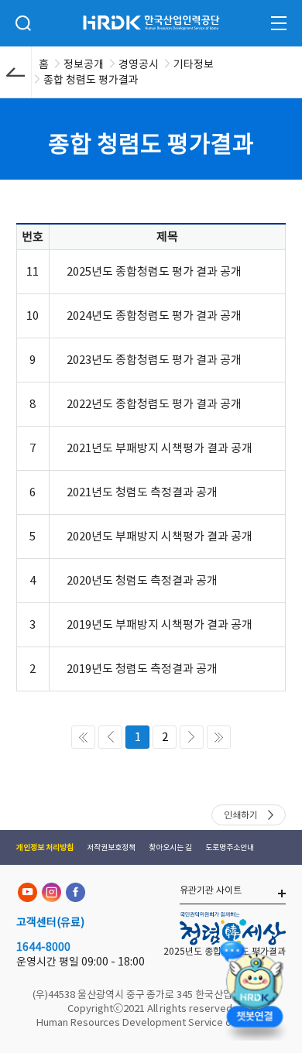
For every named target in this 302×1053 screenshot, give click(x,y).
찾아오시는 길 (170, 847)
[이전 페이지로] (15, 72)
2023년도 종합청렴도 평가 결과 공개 (154, 359)
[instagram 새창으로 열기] (51, 892)
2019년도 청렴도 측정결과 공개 (142, 668)
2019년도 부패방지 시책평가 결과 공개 (159, 624)
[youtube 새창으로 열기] (27, 892)
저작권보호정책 (111, 847)
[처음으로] (83, 737)
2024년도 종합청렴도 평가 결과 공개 (154, 315)
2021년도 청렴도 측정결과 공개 (142, 492)
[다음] (192, 737)
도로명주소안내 (229, 847)
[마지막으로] (219, 737)
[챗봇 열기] (254, 988)
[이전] (110, 737)
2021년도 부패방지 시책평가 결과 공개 (159, 448)
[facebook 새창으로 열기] (75, 892)
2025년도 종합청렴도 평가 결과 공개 (154, 271)
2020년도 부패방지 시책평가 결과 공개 (159, 536)
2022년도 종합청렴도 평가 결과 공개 (154, 403)
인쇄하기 (241, 815)
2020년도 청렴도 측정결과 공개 (142, 580)
